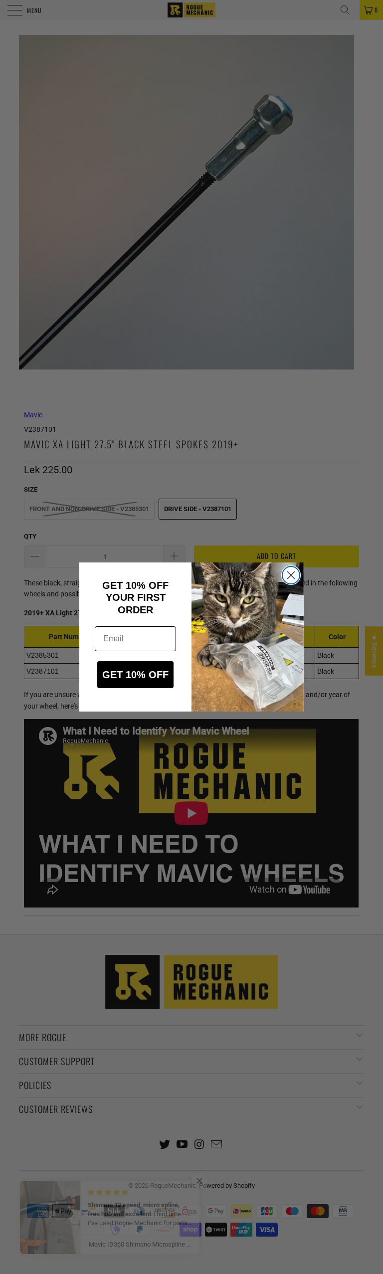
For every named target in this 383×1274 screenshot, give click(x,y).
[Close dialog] (291, 575)
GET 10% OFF (135, 674)
